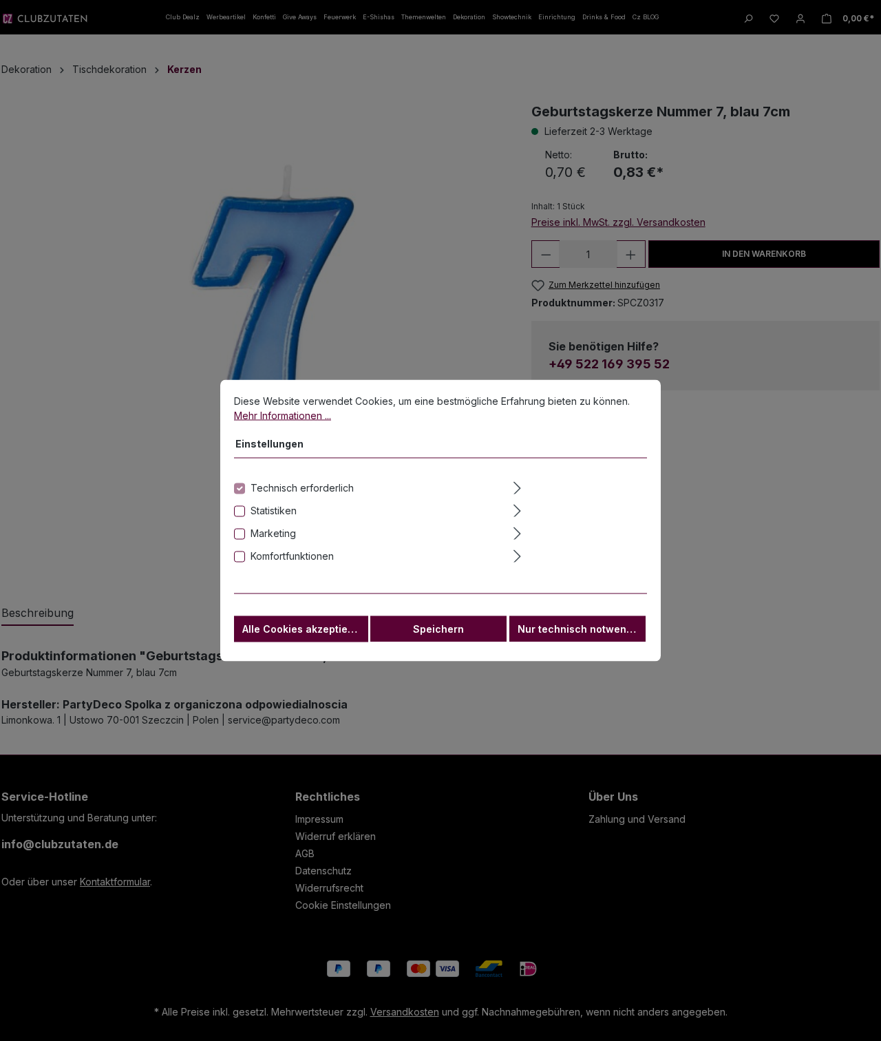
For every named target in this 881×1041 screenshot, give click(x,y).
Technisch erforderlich (302, 488)
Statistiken (274, 510)
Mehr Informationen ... (282, 415)
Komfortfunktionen (292, 556)
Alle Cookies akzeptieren (303, 629)
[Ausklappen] (579, 486)
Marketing (273, 533)
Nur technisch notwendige (582, 629)
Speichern (438, 629)
